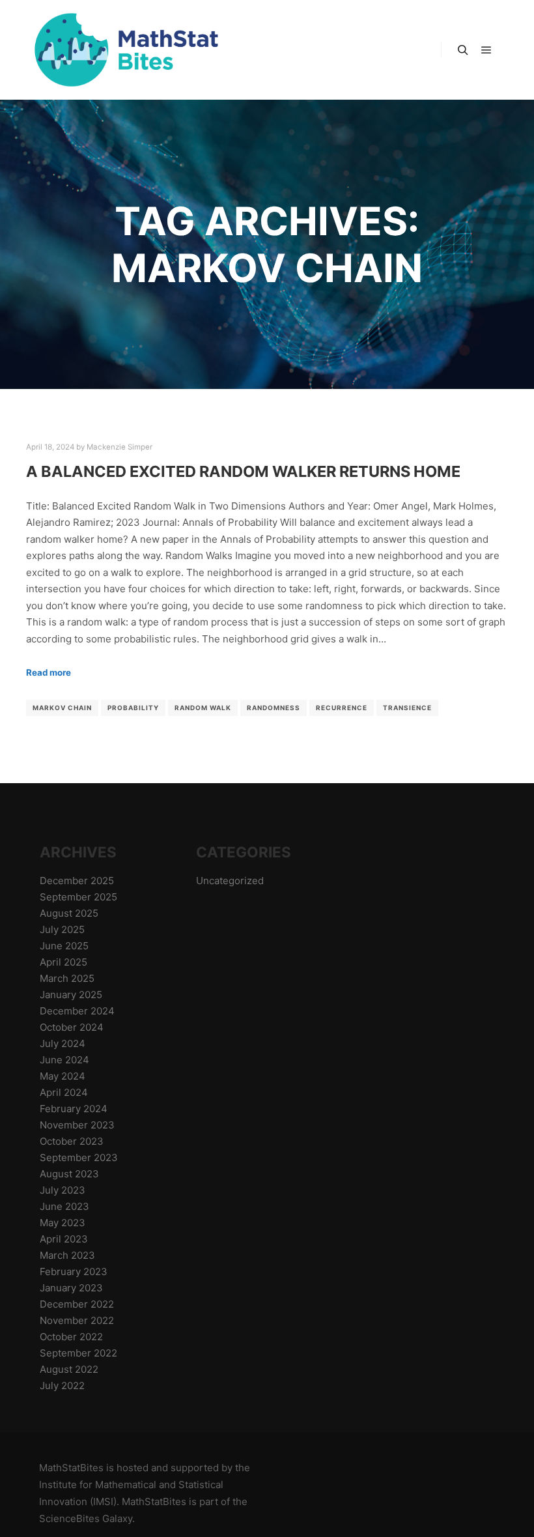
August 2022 (69, 1369)
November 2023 (77, 1125)
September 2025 (78, 897)
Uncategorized (230, 880)
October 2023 (72, 1141)
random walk (203, 707)
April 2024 (64, 1092)
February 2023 (73, 1271)
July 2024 (62, 1043)
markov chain (62, 707)
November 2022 (77, 1320)
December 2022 (77, 1304)
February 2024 (73, 1108)
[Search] (463, 50)
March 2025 (67, 978)
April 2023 (64, 1239)
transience (407, 707)
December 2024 (77, 1011)
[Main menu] (486, 50)
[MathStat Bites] (123, 50)
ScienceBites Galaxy (85, 1518)
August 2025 (69, 913)
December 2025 (77, 880)
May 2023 (62, 1222)
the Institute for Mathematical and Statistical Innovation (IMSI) (144, 1484)
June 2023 (64, 1206)
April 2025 (63, 962)
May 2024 (62, 1076)
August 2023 (69, 1174)
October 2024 (72, 1027)
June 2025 (64, 946)
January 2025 (71, 994)
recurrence (341, 707)
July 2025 (62, 929)
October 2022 (71, 1336)
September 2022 (78, 1353)
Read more (48, 672)
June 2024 (64, 1060)
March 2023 (67, 1255)
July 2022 (62, 1385)
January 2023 (71, 1288)
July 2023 (62, 1190)
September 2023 (79, 1157)
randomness (273, 707)
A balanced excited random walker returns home (243, 471)
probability (133, 707)
